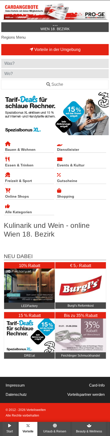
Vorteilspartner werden (86, 394)
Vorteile (28, 431)
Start (9, 431)
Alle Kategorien (18, 212)
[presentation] (6, 113)
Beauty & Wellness (89, 431)
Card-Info (97, 385)
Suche (57, 84)
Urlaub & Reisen (54, 431)
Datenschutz (16, 394)
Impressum (15, 385)
